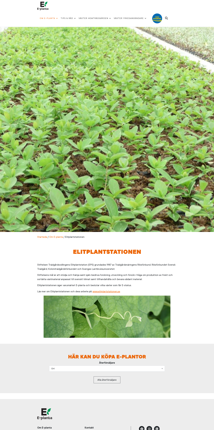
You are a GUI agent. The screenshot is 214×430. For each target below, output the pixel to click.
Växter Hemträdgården (93, 18)
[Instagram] (149, 428)
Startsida (42, 237)
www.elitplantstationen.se (106, 291)
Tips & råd (67, 18)
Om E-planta (47, 18)
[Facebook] (141, 428)
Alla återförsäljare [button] (107, 379)
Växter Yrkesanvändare (129, 18)
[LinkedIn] (156, 428)
